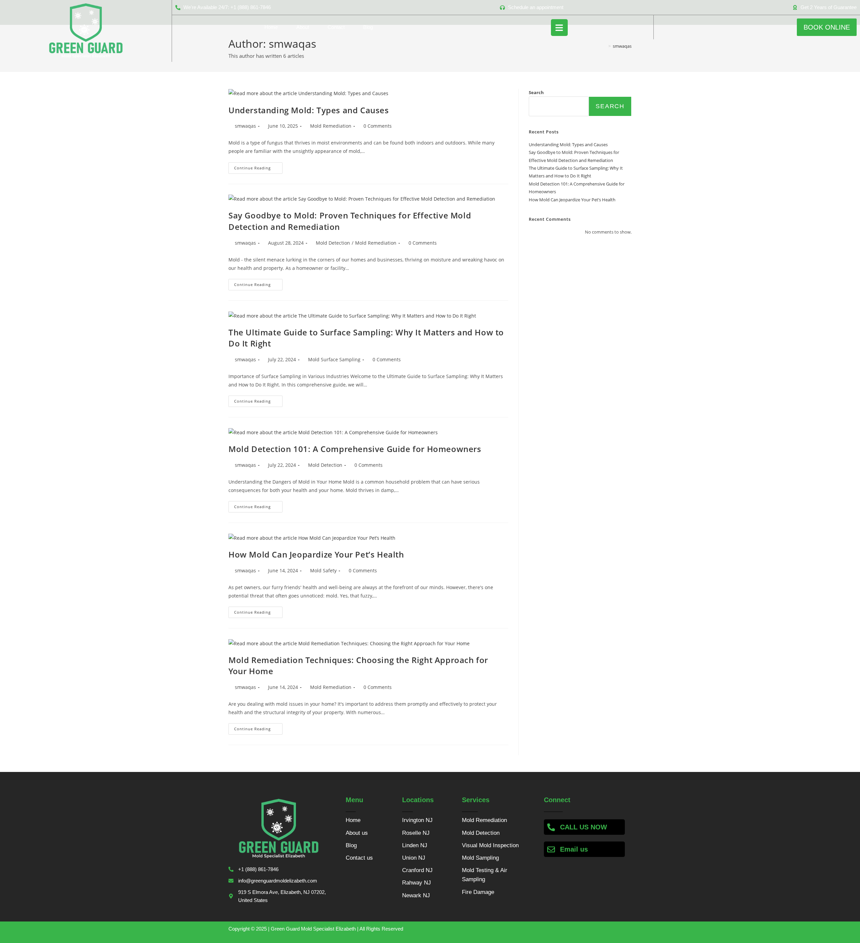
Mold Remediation (330, 126)
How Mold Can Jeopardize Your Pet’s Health (316, 554)
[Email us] (551, 849)
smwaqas (245, 126)
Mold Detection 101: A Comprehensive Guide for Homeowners (354, 448)
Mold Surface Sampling (334, 359)
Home (271, 27)
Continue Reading (258, 166)
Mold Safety (323, 570)
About (302, 27)
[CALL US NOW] (551, 827)
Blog (368, 27)
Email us (574, 849)
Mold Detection (333, 243)
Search (536, 92)
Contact (336, 27)
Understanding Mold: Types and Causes (308, 110)
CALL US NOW (583, 827)
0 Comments (377, 126)
